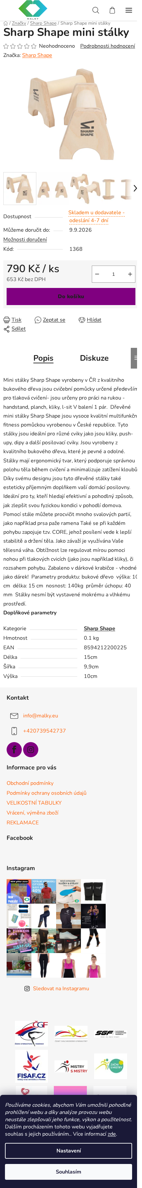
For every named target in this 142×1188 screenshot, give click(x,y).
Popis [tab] (43, 358)
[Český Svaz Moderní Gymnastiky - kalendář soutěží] (71, 1033)
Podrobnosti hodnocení (107, 46)
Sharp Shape (37, 55)
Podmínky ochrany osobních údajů (47, 793)
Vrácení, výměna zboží (32, 812)
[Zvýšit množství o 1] (130, 274)
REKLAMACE (23, 822)
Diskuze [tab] (94, 358)
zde (112, 1134)
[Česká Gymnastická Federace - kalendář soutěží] (31, 1033)
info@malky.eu (40, 715)
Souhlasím (68, 1171)
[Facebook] (14, 749)
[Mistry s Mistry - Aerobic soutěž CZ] (71, 1066)
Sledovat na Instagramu (61, 988)
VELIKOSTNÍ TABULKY (34, 803)
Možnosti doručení (25, 239)
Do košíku (71, 296)
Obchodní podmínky (30, 783)
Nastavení (68, 1150)
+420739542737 (44, 731)
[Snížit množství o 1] (97, 274)
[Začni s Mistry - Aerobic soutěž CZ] (110, 1066)
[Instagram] (30, 749)
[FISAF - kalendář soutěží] (31, 1066)
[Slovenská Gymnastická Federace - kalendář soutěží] (110, 1033)
